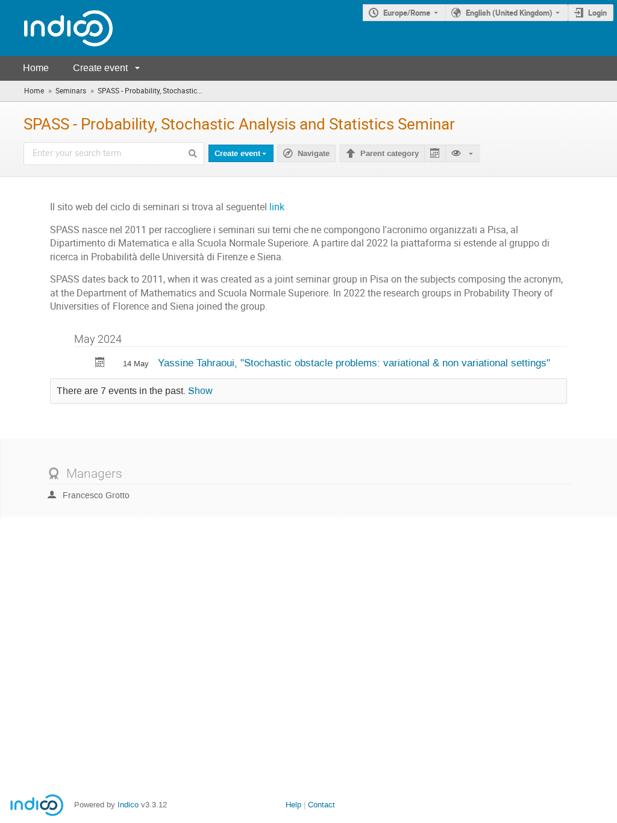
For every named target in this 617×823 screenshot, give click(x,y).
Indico (128, 805)
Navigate (314, 153)
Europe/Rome (406, 12)
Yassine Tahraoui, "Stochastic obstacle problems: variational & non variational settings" (354, 362)
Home (36, 67)
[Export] (434, 153)
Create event (100, 67)
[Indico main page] (56, 28)
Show (200, 391)
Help (293, 805)
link (276, 207)
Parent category (389, 153)
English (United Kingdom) (509, 12)
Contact (321, 805)
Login (597, 12)
